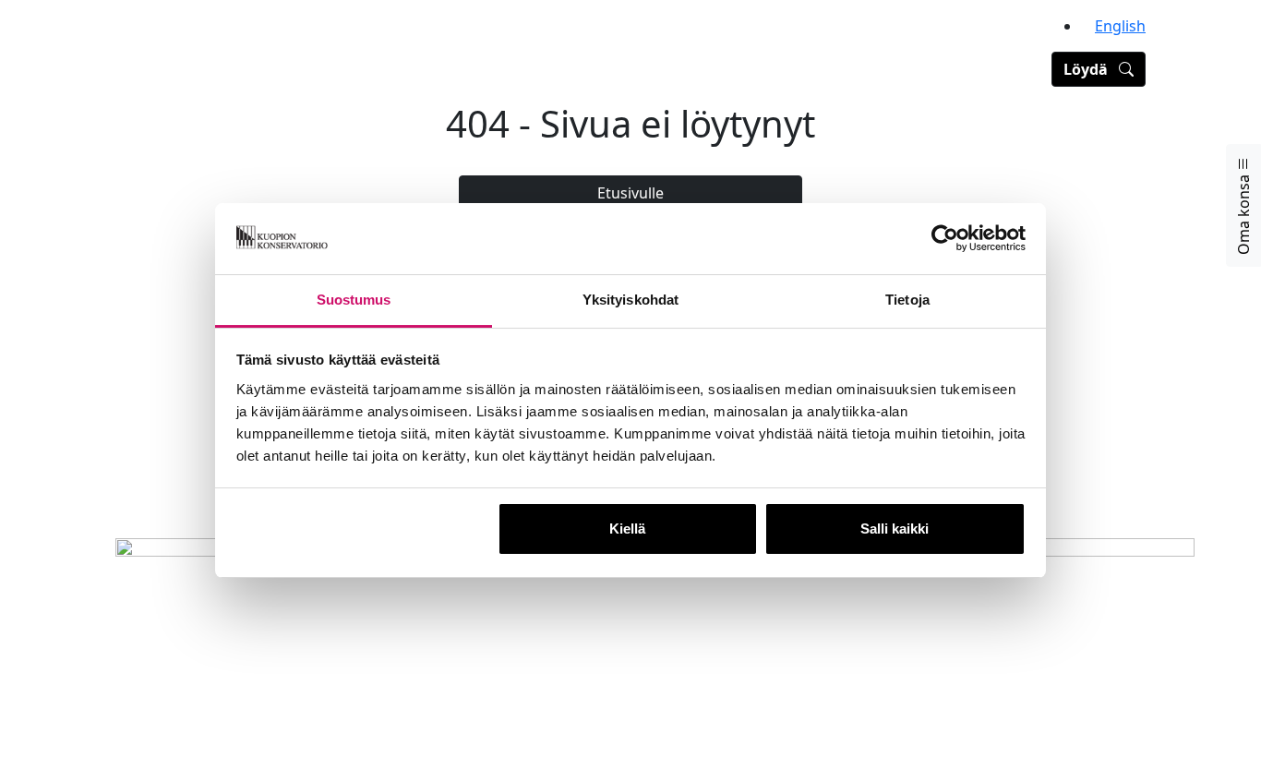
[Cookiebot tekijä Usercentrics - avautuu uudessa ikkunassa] (945, 239)
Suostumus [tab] (354, 299)
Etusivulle (630, 193)
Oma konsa (1243, 213)
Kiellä (627, 528)
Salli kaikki (894, 528)
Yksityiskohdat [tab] (630, 299)
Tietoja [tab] (907, 299)
